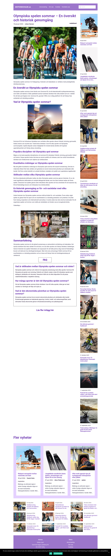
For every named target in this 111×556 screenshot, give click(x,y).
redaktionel (73, 23)
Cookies (57, 7)
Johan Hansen (29, 24)
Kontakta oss (66, 7)
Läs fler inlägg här (45, 310)
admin (84, 480)
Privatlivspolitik (58, 553)
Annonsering (43, 7)
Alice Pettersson (60, 480)
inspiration (21, 481)
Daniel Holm (31, 478)
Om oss (51, 7)
